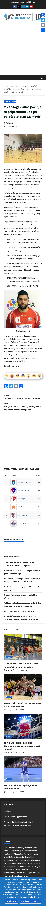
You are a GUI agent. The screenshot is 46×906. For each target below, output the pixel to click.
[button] (4, 77)
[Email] (43, 25)
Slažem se (12, 901)
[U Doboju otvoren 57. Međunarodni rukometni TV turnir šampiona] (23, 647)
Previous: (22, 397)
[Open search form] (42, 77)
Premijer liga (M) (10, 101)
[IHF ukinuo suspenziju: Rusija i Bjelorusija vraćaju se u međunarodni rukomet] (23, 726)
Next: (23, 406)
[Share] (43, 30)
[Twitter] (43, 20)
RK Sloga (21, 499)
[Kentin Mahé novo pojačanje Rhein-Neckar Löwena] (23, 769)
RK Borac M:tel (23, 490)
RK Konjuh (22, 507)
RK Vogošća (22, 515)
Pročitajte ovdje (30, 901)
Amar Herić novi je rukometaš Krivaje (20, 611)
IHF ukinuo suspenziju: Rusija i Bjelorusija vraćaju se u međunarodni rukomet (22, 745)
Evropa (8, 697)
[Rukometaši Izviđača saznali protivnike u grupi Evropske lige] (23, 687)
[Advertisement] (23, 49)
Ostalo (8, 657)
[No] (43, 891)
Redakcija (9, 123)
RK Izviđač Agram (24, 482)
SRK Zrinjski (22, 523)
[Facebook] (43, 15)
